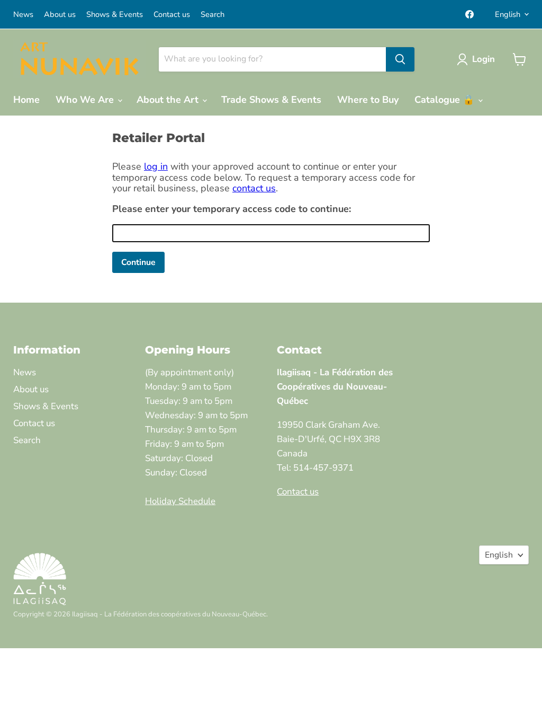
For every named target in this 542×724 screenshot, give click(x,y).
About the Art (169, 99)
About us (60, 14)
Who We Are (86, 99)
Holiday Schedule (180, 501)
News (23, 14)
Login (483, 59)
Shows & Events (114, 14)
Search (212, 14)
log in (156, 166)
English (507, 14)
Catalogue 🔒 (445, 99)
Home (26, 99)
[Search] (400, 59)
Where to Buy (368, 99)
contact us (254, 188)
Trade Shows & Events (271, 99)
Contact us (171, 14)
